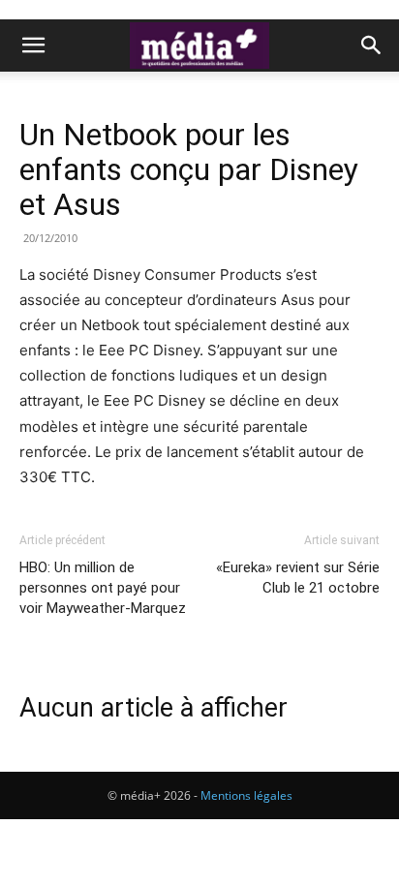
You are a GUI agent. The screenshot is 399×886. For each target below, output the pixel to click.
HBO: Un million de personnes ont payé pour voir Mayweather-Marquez (102, 588)
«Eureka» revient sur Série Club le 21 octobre (298, 577)
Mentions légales (246, 795)
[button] (33, 45)
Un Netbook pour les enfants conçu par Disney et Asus (188, 169)
